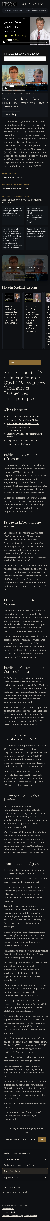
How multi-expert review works (16, 189)
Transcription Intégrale (18, 444)
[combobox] (25, 10)
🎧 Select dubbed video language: (22, 53)
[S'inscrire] (42, 1139)
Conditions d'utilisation (11, 1212)
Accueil (4, 94)
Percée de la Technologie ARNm (22, 420)
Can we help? (11, 114)
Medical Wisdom (26, 94)
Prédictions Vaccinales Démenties (23, 416)
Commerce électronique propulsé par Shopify (19, 1216)
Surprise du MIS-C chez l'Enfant (22, 440)
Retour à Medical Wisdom (27, 362)
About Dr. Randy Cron (12, 178)
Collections (14, 94)
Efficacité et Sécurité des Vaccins (23, 423)
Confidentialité (8, 1209)
